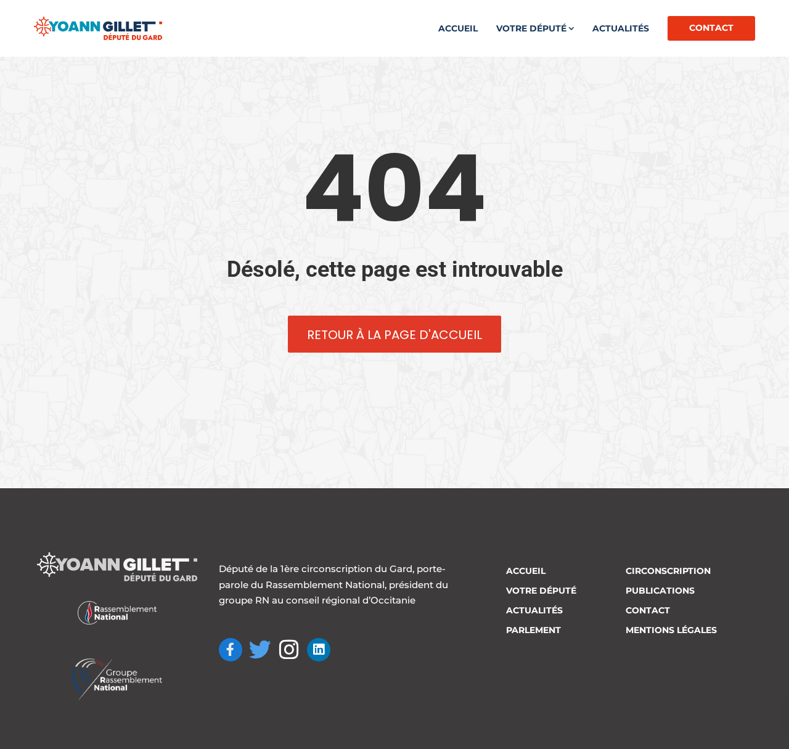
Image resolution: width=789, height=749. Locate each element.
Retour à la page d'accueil (394, 334)
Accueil (458, 28)
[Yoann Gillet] (98, 28)
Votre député (531, 28)
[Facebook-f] (230, 649)
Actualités (620, 28)
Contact (711, 27)
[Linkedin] (318, 649)
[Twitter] (260, 649)
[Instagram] (289, 649)
